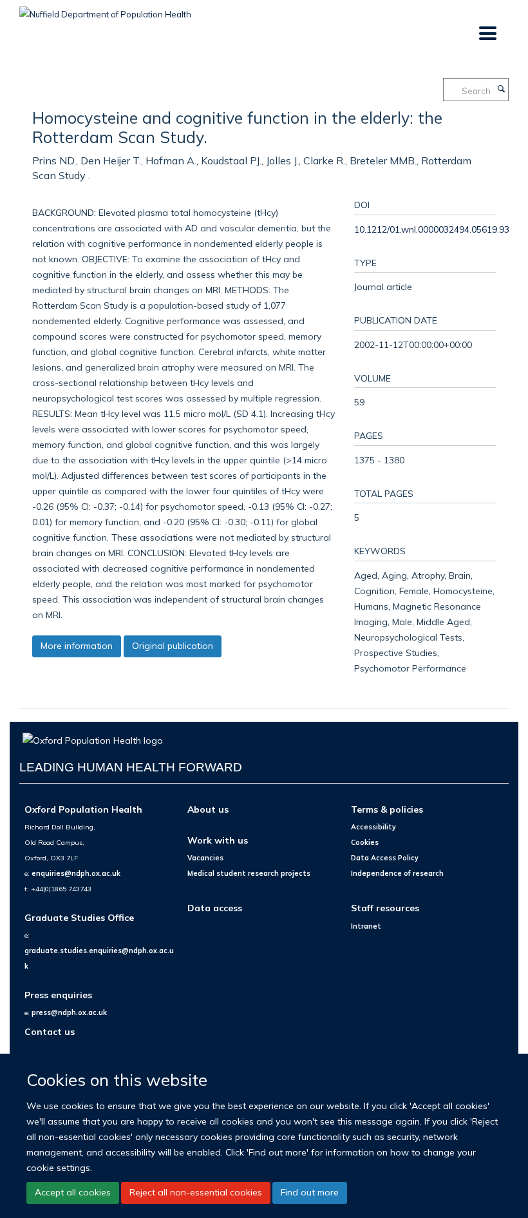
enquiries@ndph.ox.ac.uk (76, 873)
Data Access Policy (385, 857)
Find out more (310, 1192)
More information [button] (77, 646)
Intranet (366, 926)
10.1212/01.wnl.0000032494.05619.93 (431, 229)
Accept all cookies (73, 1192)
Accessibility (373, 826)
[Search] (501, 89)
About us (208, 809)
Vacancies (205, 857)
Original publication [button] (172, 646)
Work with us (217, 840)
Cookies (365, 842)
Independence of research (397, 873)
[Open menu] (487, 34)
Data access (214, 907)
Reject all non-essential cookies (195, 1192)
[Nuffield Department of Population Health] (105, 10)
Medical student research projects (248, 873)
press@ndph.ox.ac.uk (69, 1012)
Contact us (49, 1031)
